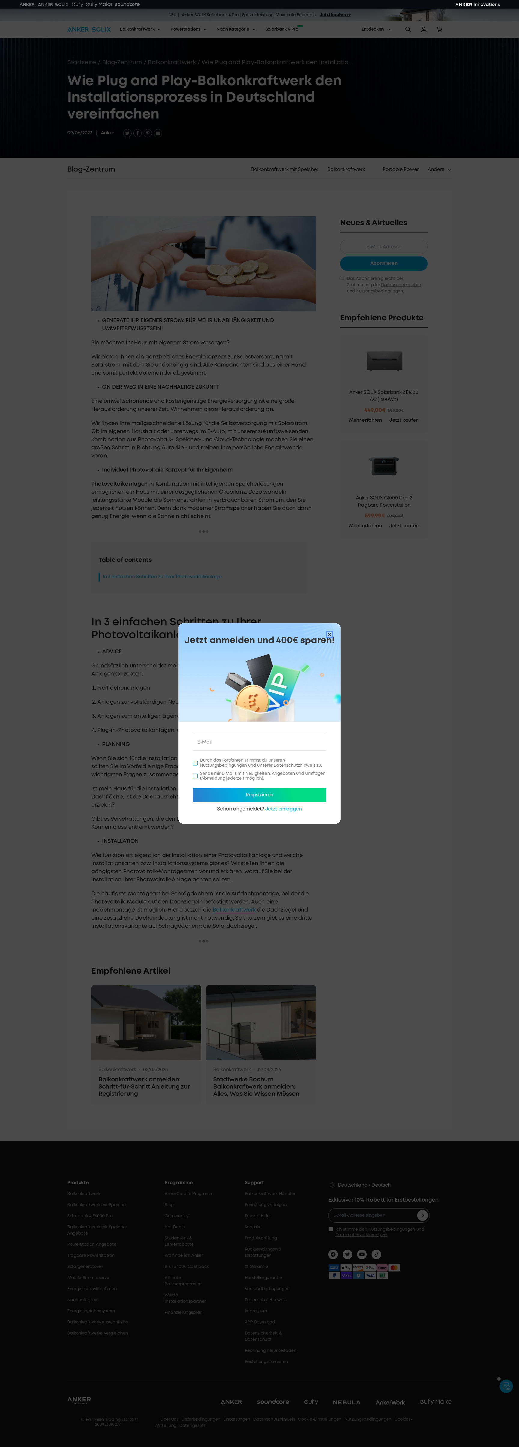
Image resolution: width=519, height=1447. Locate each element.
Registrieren (259, 795)
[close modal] (329, 634)
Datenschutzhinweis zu (297, 765)
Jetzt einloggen (283, 809)
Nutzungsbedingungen (223, 765)
